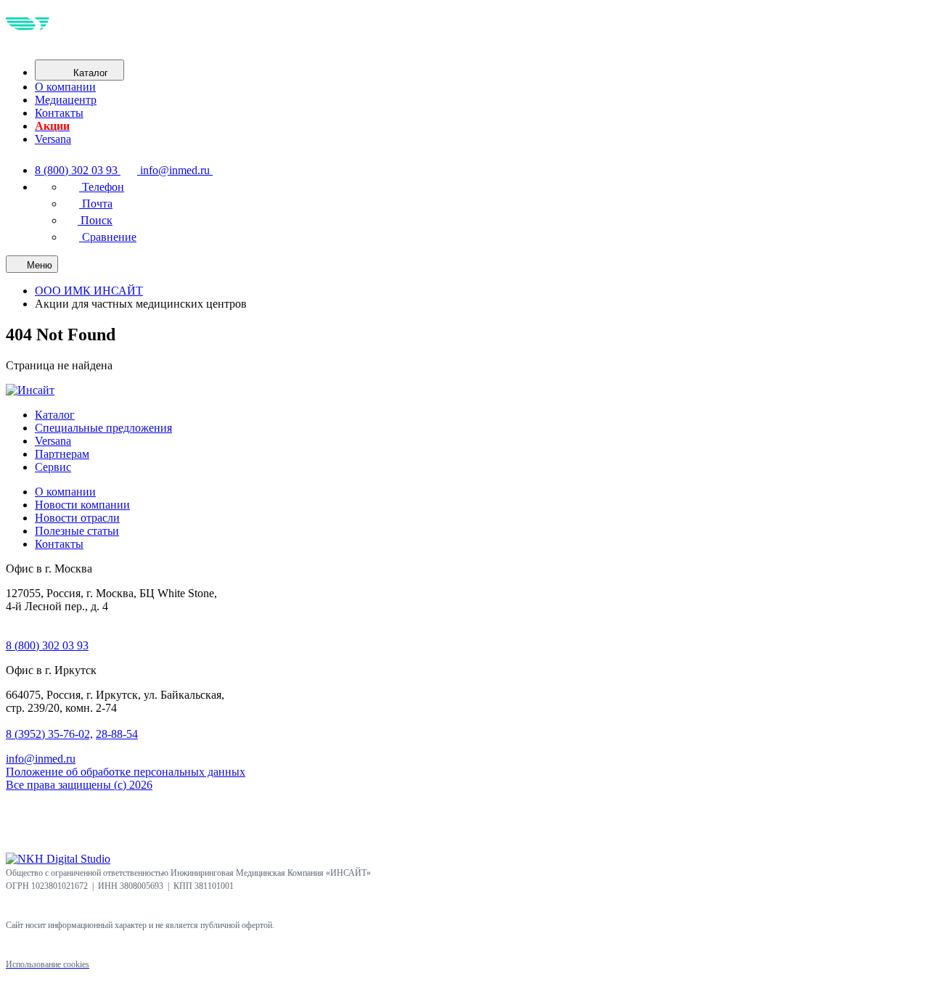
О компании (65, 87)
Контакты (59, 113)
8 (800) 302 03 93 (47, 645)
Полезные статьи (77, 531)
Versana (53, 139)
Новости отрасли (77, 518)
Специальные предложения (103, 428)
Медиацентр (66, 100)
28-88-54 (117, 734)
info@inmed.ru (40, 758)
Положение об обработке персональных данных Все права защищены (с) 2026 (125, 778)
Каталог (55, 415)
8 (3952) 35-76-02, (49, 734)
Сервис (53, 467)
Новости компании (82, 504)
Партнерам (62, 454)
